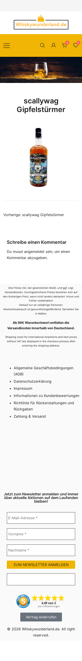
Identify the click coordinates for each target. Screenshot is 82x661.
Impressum (23, 388)
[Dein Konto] (53, 45)
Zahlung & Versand (30, 416)
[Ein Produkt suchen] (42, 45)
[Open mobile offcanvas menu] (6, 45)
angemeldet (34, 251)
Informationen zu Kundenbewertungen (46, 395)
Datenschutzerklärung (32, 381)
